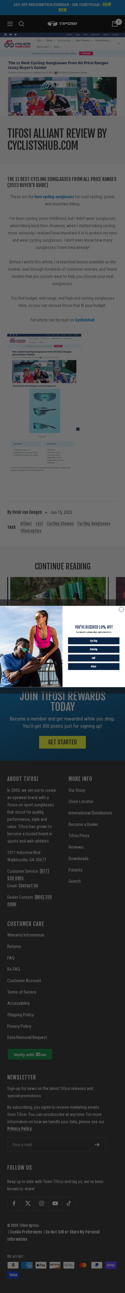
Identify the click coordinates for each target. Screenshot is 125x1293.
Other (93, 666)
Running (93, 649)
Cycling (94, 640)
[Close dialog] (121, 609)
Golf (94, 657)
